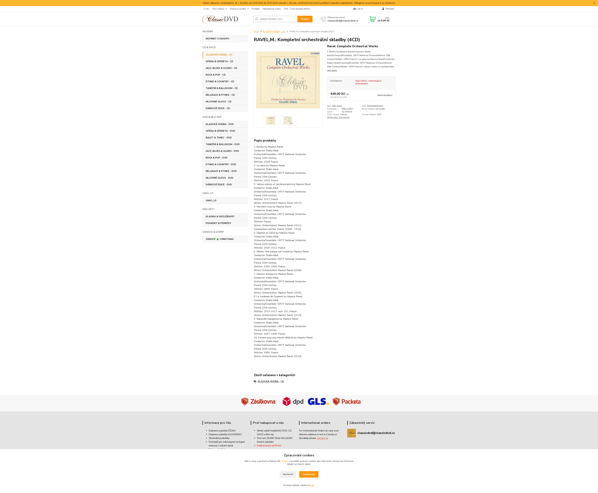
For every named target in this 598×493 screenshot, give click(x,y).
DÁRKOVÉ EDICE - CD (218, 108)
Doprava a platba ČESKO (222, 430)
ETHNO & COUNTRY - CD (220, 81)
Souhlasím (309, 474)
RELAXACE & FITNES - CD (220, 94)
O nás (206, 8)
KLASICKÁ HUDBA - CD (219, 54)
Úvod (256, 31)
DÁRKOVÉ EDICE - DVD (219, 184)
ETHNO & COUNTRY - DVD (221, 164)
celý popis (332, 70)
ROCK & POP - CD (216, 74)
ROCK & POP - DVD (217, 157)
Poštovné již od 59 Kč (269, 445)
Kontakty (256, 8)
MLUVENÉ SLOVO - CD (218, 101)
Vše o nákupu (218, 8)
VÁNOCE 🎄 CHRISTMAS (220, 239)
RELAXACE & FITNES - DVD (221, 171)
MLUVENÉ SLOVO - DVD (219, 177)
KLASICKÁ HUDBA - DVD (220, 124)
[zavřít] (594, 3)
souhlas (285, 461)
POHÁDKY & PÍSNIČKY (218, 223)
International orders (272, 8)
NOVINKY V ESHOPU (217, 38)
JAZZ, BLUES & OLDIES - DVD (222, 151)
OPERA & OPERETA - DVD (220, 130)
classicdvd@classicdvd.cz (342, 20)
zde (312, 485)
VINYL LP (211, 200)
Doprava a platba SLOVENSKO (225, 434)
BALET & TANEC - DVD (219, 137)
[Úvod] (226, 19)
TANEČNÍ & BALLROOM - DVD (223, 144)
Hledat (305, 19)
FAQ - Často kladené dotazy (297, 8)
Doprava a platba (238, 8)
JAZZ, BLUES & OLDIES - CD (221, 68)
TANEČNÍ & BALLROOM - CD (222, 88)
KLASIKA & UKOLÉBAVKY (220, 216)
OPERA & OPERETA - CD (219, 61)
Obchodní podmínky (219, 438)
